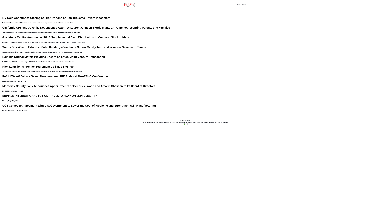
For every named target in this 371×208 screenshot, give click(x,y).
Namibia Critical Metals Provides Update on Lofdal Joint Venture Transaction (53, 56)
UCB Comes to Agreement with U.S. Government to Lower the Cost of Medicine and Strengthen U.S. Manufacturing (79, 105)
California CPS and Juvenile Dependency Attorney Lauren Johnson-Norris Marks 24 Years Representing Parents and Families (86, 27)
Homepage (241, 5)
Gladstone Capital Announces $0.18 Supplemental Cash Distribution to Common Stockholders (65, 37)
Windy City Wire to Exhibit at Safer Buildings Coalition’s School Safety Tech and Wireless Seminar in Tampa (74, 47)
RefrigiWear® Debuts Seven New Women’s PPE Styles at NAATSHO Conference (55, 76)
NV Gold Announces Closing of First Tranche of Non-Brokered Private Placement (56, 17)
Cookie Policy (212, 122)
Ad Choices (224, 122)
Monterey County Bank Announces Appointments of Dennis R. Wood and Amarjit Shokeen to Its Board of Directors (78, 86)
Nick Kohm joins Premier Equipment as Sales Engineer (38, 66)
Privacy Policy (192, 122)
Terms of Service (202, 122)
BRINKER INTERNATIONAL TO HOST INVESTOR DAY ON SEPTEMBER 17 (49, 95)
